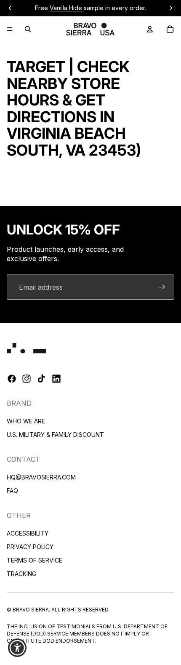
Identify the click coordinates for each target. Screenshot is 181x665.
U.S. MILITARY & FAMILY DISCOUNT (55, 434)
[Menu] (9, 29)
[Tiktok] (41, 379)
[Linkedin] (56, 379)
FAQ (12, 490)
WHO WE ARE (26, 421)
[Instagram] (26, 379)
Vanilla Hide (66, 7)
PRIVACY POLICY (30, 546)
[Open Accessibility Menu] (17, 647)
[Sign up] (161, 287)
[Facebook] (12, 379)
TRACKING (21, 573)
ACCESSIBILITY (27, 533)
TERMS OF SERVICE (34, 560)
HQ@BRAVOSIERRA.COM (41, 477)
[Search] (28, 29)
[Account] (150, 29)
